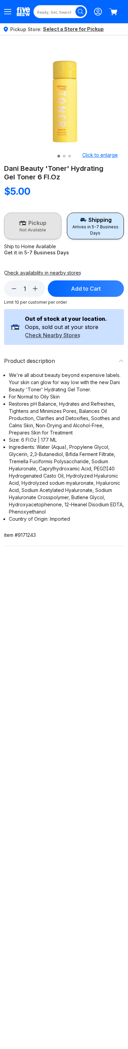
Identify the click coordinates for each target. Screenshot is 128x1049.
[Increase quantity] (35, 288)
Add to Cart (86, 288)
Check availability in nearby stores (42, 273)
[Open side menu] (7, 11)
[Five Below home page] (23, 11)
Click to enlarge (100, 155)
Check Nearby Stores (52, 335)
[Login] (97, 11)
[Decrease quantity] (14, 288)
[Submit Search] (80, 12)
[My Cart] (112, 11)
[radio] (32, 226)
